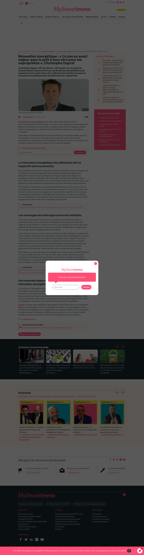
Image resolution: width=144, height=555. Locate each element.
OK (129, 551)
